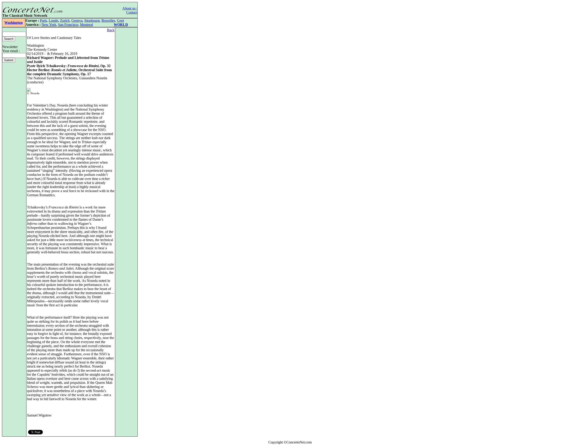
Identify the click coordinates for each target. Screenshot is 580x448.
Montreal (86, 25)
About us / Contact (129, 10)
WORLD (121, 25)
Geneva (76, 20)
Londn (53, 20)
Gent (120, 20)
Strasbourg (92, 20)
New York (48, 25)
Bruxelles (108, 20)
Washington (13, 22)
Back (110, 30)
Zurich (65, 20)
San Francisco (68, 25)
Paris (43, 20)
